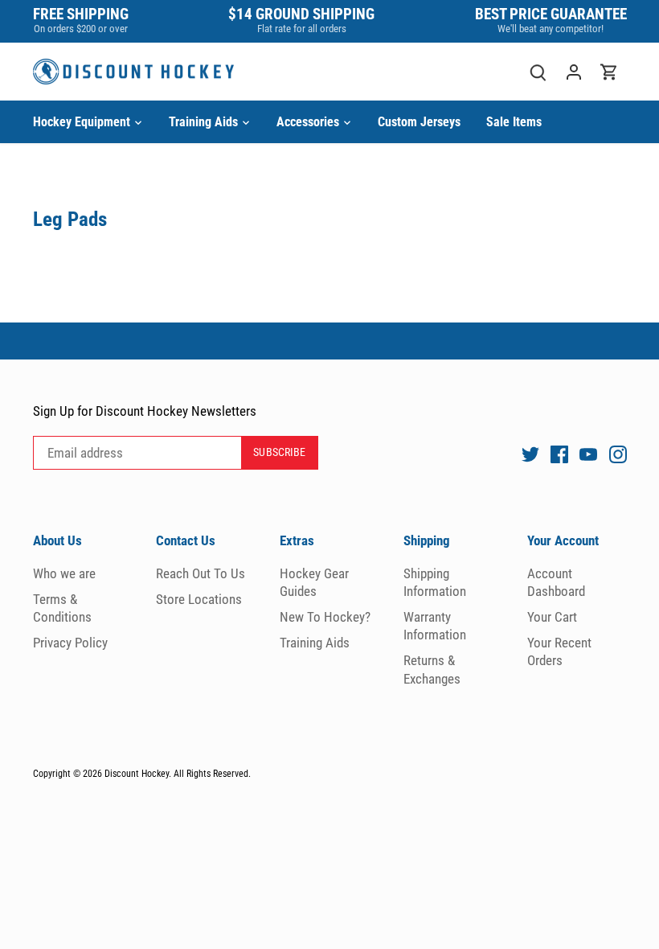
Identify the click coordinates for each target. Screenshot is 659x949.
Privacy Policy (70, 643)
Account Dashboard (556, 582)
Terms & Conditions (62, 608)
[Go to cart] (609, 72)
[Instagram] (618, 453)
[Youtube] (588, 453)
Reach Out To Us (200, 573)
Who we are (64, 573)
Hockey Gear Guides (314, 582)
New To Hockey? (325, 617)
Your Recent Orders (559, 651)
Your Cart (552, 617)
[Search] (538, 72)
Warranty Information (434, 626)
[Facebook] (559, 453)
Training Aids (315, 643)
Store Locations (199, 599)
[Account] (573, 72)
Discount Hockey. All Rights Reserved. (177, 773)
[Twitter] (530, 453)
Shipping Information (434, 582)
